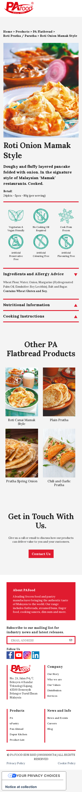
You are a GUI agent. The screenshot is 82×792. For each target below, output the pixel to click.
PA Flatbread (42, 31)
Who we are (54, 679)
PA (11, 717)
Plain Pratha (59, 420)
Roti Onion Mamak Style (58, 36)
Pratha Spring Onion (21, 481)
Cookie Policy (66, 763)
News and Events (57, 717)
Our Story (53, 674)
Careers (52, 723)
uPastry (14, 723)
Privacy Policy (16, 763)
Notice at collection (21, 787)
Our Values (54, 684)
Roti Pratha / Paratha (20, 36)
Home (7, 31)
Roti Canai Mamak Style (21, 422)
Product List (17, 739)
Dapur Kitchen (18, 734)
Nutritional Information (26, 304)
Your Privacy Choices (38, 775)
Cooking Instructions (23, 316)
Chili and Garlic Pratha (59, 483)
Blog (50, 728)
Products (22, 31)
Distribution (54, 690)
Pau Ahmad (16, 728)
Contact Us (41, 554)
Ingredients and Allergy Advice (33, 273)
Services (52, 695)
